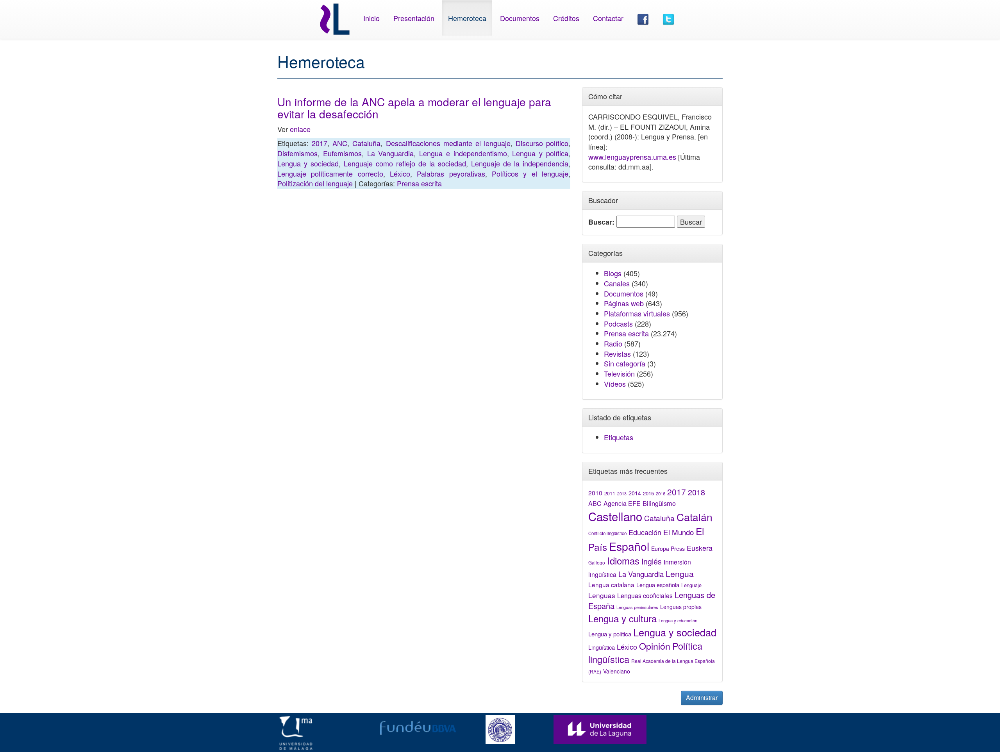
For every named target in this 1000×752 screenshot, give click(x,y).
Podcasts (618, 323)
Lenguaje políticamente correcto (330, 173)
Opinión (654, 645)
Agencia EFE (622, 503)
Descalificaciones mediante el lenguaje (448, 143)
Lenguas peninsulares (637, 607)
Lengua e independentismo (463, 153)
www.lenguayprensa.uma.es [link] (632, 157)
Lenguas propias (681, 607)
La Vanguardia (390, 153)
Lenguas (601, 595)
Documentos (519, 18)
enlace (300, 129)
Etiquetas (618, 437)
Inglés (651, 561)
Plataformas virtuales (637, 313)
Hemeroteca (467, 18)
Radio (613, 343)
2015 (648, 493)
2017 (319, 143)
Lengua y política (540, 153)
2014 (635, 493)
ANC (339, 143)
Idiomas (623, 560)
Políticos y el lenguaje (530, 173)
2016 (660, 493)
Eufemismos (342, 153)
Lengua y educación (678, 620)
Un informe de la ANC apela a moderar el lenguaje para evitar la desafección (414, 107)
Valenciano (616, 671)
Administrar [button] (702, 697)
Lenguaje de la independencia (519, 163)
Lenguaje (691, 585)
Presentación (413, 18)
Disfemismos (297, 153)
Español (629, 546)
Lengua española (657, 585)
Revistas (617, 353)
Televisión (619, 373)
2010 (595, 492)
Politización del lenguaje (315, 183)
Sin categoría (624, 363)
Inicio (371, 18)
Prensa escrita (419, 183)
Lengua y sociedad (308, 163)
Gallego (596, 562)
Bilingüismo (659, 503)
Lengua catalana (611, 584)
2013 (622, 494)
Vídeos (615, 384)
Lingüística (601, 647)
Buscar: (601, 222)
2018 (696, 492)
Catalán (694, 516)
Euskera (699, 548)
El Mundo (678, 532)
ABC (595, 503)
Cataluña (366, 143)
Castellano (615, 516)
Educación (645, 532)
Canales (617, 283)
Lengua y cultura (622, 618)
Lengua (680, 573)
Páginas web (624, 303)
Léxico (400, 173)
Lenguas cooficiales (645, 595)
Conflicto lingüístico (607, 533)
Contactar (608, 18)
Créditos (566, 18)
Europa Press (668, 548)
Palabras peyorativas (451, 173)
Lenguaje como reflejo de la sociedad (405, 163)
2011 (609, 493)
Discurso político (542, 143)
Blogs (612, 273)
